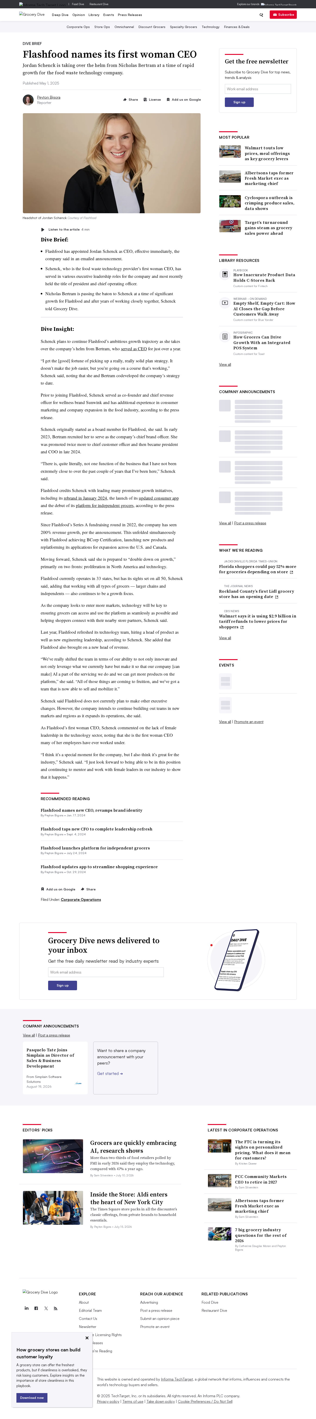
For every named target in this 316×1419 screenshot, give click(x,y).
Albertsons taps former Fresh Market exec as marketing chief (269, 178)
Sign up (239, 102)
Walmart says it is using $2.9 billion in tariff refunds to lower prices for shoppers (257, 621)
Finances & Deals (237, 27)
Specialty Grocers (183, 27)
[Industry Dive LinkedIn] (26, 1308)
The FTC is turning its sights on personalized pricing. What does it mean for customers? (263, 1150)
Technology (211, 27)
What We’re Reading (95, 1351)
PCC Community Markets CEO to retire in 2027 (261, 1179)
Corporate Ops (78, 27)
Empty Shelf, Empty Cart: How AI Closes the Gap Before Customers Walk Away (264, 309)
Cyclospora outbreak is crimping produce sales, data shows (269, 203)
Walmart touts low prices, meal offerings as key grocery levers (267, 153)
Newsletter (87, 1326)
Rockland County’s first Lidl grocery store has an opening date (256, 594)
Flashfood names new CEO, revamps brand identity (91, 810)
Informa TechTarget (177, 1379)
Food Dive (78, 4)
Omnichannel (124, 27)
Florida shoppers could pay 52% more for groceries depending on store (258, 569)
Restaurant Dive (99, 4)
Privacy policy (108, 1401)
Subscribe (286, 14)
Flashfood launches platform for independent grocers (95, 848)
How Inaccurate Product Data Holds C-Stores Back (264, 277)
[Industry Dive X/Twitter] (46, 1308)
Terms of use (132, 1401)
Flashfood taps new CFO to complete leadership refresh (96, 829)
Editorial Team (90, 1310)
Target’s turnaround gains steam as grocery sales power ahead (268, 228)
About (84, 1302)
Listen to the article (69, 230)
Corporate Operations (81, 899)
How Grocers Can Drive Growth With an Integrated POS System (262, 342)
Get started (110, 1073)
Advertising (149, 1302)
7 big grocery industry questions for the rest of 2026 (260, 1235)
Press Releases (130, 15)
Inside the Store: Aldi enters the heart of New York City (128, 1198)
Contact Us (88, 1318)
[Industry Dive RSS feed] (55, 1308)
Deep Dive (60, 15)
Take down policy (160, 1401)
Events (108, 15)
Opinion (78, 15)
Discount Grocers (152, 27)
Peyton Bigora (48, 97)
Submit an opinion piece (160, 1318)
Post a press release (250, 523)
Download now (32, 1398)
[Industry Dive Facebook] (36, 1308)
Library (94, 15)
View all (225, 364)
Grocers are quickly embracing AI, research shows (133, 1147)
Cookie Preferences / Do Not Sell (205, 1401)
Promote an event (248, 721)
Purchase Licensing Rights (100, 1334)
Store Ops (102, 27)
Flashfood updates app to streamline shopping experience (99, 867)
